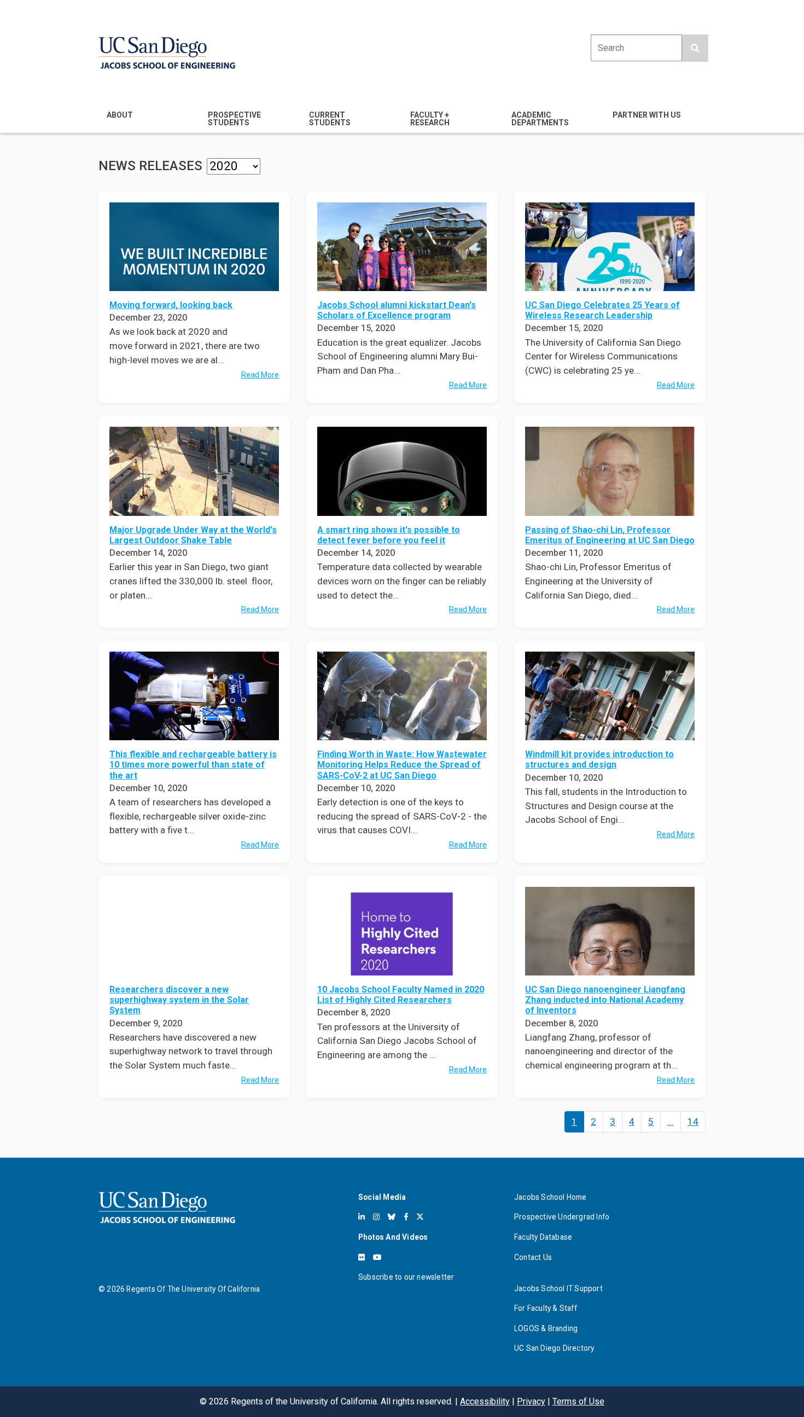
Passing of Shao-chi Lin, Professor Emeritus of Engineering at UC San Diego (610, 535)
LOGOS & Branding (546, 1328)
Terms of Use (578, 1401)
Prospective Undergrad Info (561, 1216)
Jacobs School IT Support (558, 1288)
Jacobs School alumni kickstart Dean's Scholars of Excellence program (396, 310)
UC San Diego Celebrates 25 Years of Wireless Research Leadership (602, 310)
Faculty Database (543, 1237)
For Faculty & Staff (545, 1308)
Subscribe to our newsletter (406, 1277)
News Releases (150, 165)
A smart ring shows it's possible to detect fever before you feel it (388, 535)
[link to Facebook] (406, 1216)
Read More (260, 374)
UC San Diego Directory (554, 1348)
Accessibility (485, 1401)
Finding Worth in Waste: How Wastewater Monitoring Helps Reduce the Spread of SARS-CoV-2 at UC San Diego (402, 764)
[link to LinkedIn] (361, 1216)
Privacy (531, 1401)
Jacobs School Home (550, 1197)
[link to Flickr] (361, 1257)
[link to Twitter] (420, 1216)
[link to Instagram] (376, 1216)
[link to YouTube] (377, 1257)
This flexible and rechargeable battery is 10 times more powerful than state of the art (193, 764)
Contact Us (533, 1257)
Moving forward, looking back (170, 305)
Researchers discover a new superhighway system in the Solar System (179, 999)
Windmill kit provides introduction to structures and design (599, 759)
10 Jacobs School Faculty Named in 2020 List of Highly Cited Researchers (400, 994)
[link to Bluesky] (391, 1216)
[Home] (166, 53)
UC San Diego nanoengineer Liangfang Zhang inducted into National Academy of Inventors (605, 999)
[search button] (695, 48)
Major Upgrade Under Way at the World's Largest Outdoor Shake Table (193, 535)
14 (693, 1121)
